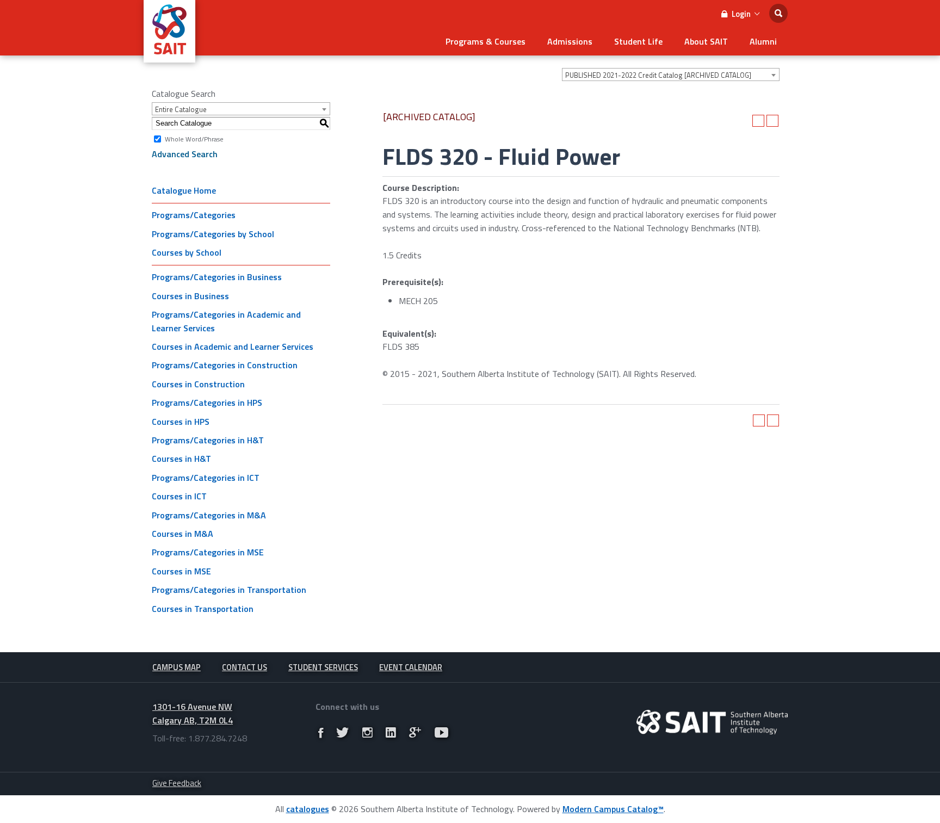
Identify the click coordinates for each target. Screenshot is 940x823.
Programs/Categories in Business (217, 276)
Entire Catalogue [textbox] (181, 109)
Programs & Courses (485, 41)
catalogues (307, 808)
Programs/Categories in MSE (208, 552)
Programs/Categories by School (213, 233)
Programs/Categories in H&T (208, 440)
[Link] (320, 732)
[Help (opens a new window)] (772, 121)
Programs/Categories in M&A (209, 515)
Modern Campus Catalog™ (613, 808)
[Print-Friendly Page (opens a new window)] (758, 121)
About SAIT (706, 41)
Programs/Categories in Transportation (229, 589)
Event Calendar (410, 667)
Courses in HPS (180, 421)
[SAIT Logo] (169, 56)
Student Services (323, 667)
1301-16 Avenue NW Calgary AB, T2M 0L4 (192, 713)
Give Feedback (176, 783)
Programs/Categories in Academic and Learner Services (226, 321)
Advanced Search (185, 153)
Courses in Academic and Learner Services (232, 346)
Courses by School (186, 252)
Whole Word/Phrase (194, 138)
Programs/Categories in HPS (207, 402)
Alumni (763, 41)
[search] (778, 13)
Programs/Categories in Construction (225, 365)
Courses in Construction (198, 384)
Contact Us (244, 667)
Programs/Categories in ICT (205, 477)
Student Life (638, 41)
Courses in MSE (181, 571)
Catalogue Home (184, 190)
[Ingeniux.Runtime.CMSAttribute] (712, 722)
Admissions (569, 41)
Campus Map (176, 667)
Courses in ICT (179, 496)
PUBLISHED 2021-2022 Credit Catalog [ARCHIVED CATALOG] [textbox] (658, 75)
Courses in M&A (182, 533)
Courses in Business (190, 295)
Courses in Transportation (202, 608)
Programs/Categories (194, 214)
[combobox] (671, 74)
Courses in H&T (181, 458)
